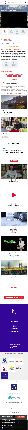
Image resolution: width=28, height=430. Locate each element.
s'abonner (15, 160)
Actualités (14, 330)
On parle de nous (15, 331)
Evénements (15, 328)
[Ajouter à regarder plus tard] (3, 110)
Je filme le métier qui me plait (15, 343)
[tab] (5, 31)
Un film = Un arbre (14, 348)
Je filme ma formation (14, 344)
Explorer (6, 10)
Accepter (21, 416)
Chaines (15, 326)
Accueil (2, 10)
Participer (15, 346)
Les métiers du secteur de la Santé (12, 49)
